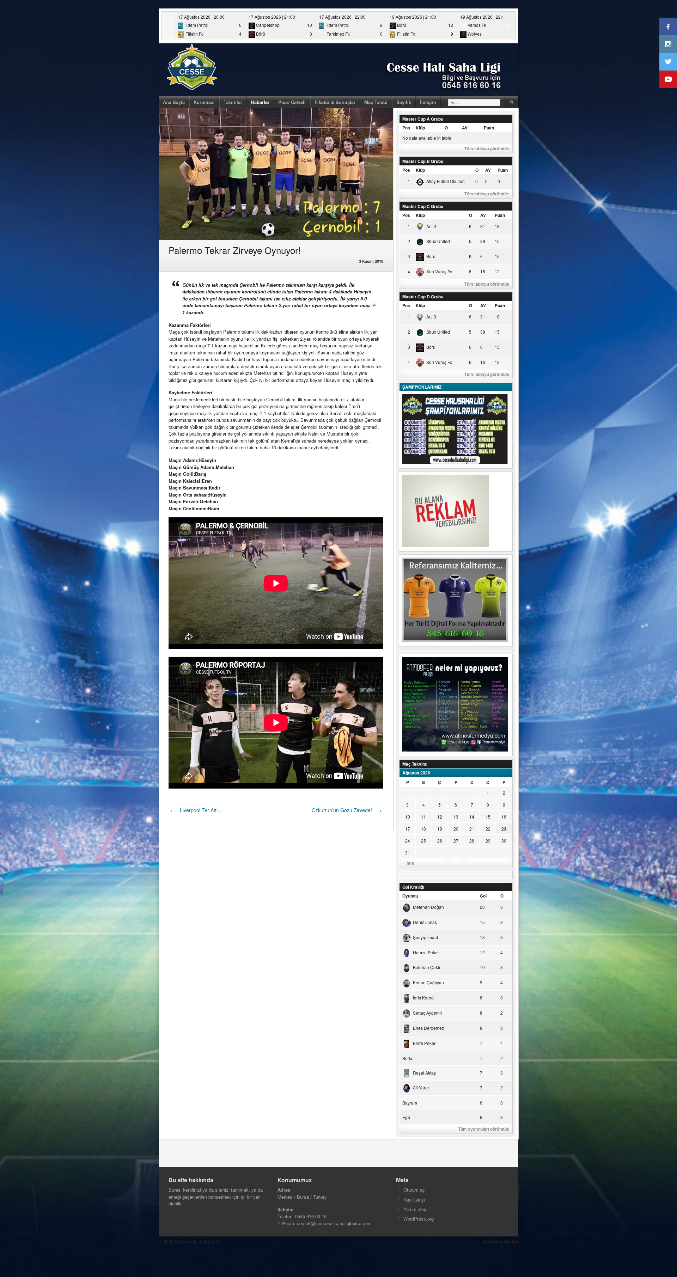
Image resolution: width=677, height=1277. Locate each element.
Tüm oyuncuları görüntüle (483, 1129)
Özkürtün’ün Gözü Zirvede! (347, 810)
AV (465, 127)
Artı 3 (431, 226)
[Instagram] (668, 44)
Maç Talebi (376, 102)
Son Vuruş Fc (439, 271)
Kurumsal (204, 102)
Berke (408, 1058)
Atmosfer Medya (500, 1241)
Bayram (409, 1103)
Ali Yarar (421, 1087)
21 (471, 829)
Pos (406, 127)
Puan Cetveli (292, 102)
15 (488, 817)
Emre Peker (424, 1043)
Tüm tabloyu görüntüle (486, 148)
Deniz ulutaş (425, 922)
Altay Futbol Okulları (445, 181)
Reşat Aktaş (424, 1073)
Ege (406, 1117)
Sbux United (438, 241)
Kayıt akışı (414, 1199)
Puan (489, 127)
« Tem (408, 863)
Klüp (420, 127)
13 (455, 817)
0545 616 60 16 (311, 1216)
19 (439, 829)
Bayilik (403, 102)
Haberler (260, 102)
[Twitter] (668, 62)
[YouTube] (668, 79)
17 (407, 829)
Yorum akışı (415, 1209)
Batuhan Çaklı (426, 967)
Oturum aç (414, 1189)
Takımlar (233, 102)
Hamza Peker (426, 952)
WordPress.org (418, 1218)
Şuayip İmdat (425, 937)
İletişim (428, 102)
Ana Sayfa (174, 102)
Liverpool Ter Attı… (196, 810)
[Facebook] (668, 26)
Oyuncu (410, 896)
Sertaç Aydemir (427, 1013)
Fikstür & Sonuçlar (335, 102)
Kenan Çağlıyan (428, 982)
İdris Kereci (423, 998)
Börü (430, 256)
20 (455, 829)
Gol (483, 896)
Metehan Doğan (428, 907)
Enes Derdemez (428, 1028)
